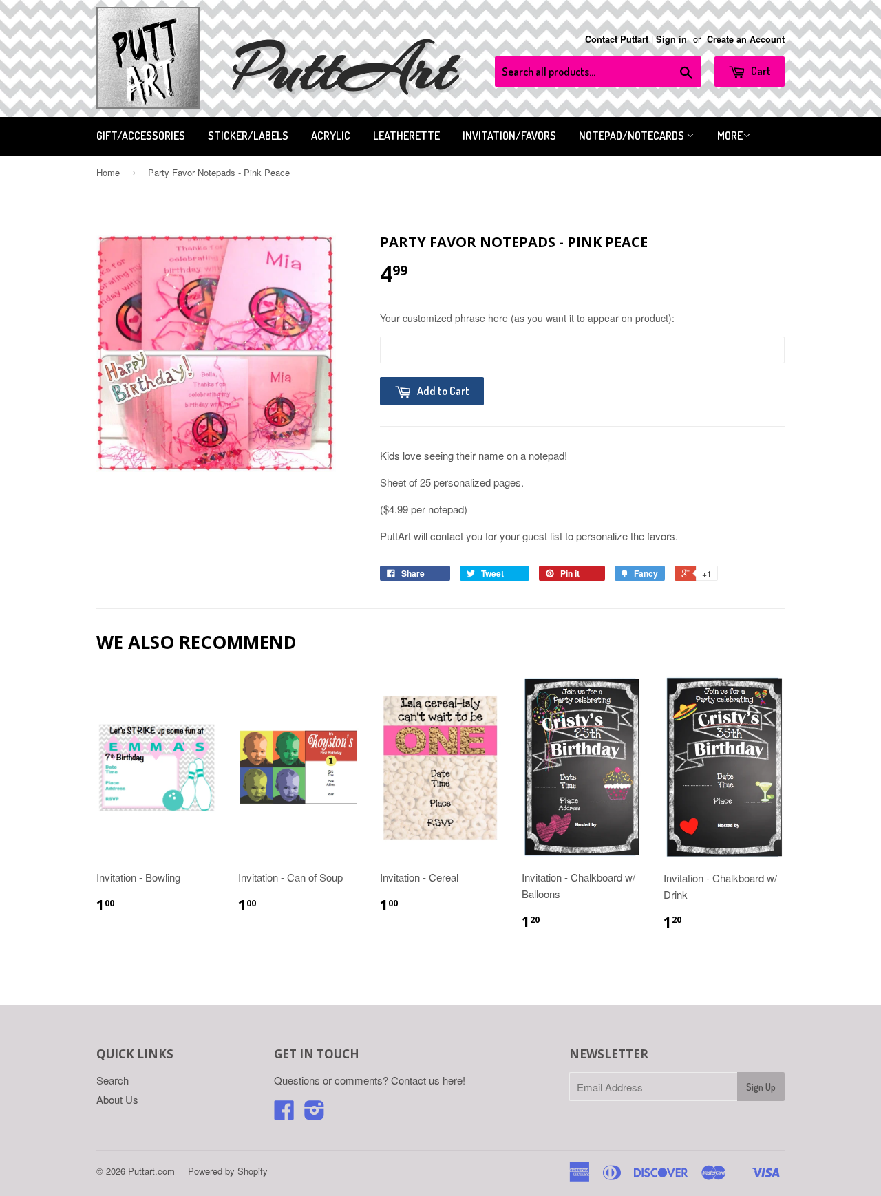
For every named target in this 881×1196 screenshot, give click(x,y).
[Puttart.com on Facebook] (284, 1114)
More (730, 135)
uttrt (344, 68)
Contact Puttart (616, 39)
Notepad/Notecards (632, 135)
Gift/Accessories (140, 135)
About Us (117, 1099)
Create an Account (746, 39)
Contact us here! (428, 1080)
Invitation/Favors (509, 135)
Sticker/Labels (248, 135)
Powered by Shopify (228, 1170)
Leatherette (406, 135)
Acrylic (330, 135)
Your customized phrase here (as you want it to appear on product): (527, 318)
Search (112, 1080)
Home (108, 172)
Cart (760, 71)
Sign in (671, 39)
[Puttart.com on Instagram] (314, 1114)
